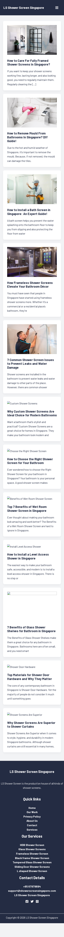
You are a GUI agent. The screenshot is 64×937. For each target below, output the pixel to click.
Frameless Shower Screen (32, 853)
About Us (32, 820)
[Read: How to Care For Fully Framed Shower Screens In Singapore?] (32, 39)
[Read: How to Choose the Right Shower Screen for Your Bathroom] (26, 450)
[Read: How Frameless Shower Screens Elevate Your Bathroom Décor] (32, 261)
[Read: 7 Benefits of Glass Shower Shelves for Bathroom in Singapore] (32, 606)
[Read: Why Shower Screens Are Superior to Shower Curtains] (24, 714)
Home (32, 807)
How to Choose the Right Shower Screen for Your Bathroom (30, 461)
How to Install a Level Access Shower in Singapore (28, 556)
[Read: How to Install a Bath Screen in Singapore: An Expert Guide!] (32, 188)
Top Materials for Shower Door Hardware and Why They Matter (29, 676)
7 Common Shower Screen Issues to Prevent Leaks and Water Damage (30, 363)
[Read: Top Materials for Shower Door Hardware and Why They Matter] (21, 666)
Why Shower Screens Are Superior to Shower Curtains (31, 724)
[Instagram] (37, 901)
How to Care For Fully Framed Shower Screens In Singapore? (28, 62)
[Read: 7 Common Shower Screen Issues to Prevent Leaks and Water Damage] (32, 338)
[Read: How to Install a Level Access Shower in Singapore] (24, 546)
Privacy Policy (32, 816)
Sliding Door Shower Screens (32, 866)
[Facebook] (27, 901)
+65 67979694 (32, 886)
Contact (32, 825)
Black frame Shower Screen (32, 858)
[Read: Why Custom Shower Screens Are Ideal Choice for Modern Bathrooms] (22, 402)
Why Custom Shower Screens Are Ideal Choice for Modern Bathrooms (32, 413)
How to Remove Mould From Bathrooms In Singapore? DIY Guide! (27, 137)
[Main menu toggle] (57, 7)
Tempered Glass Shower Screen (32, 862)
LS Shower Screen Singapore (23, 8)
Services (32, 829)
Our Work (32, 812)
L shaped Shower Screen (32, 870)
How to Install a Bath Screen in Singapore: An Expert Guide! (28, 211)
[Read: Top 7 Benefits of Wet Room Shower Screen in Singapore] (29, 498)
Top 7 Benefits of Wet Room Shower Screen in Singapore (27, 508)
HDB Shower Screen (32, 844)
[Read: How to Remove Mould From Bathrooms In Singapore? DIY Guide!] (32, 112)
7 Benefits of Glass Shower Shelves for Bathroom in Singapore (31, 629)
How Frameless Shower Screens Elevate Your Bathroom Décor (30, 284)
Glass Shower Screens (32, 849)
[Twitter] (32, 901)
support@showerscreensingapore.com (32, 890)
